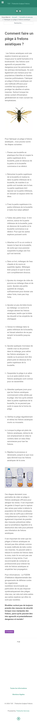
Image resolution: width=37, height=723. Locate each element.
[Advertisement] (18, 661)
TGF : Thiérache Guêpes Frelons (18, 4)
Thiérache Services (22, 711)
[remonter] (18, 719)
